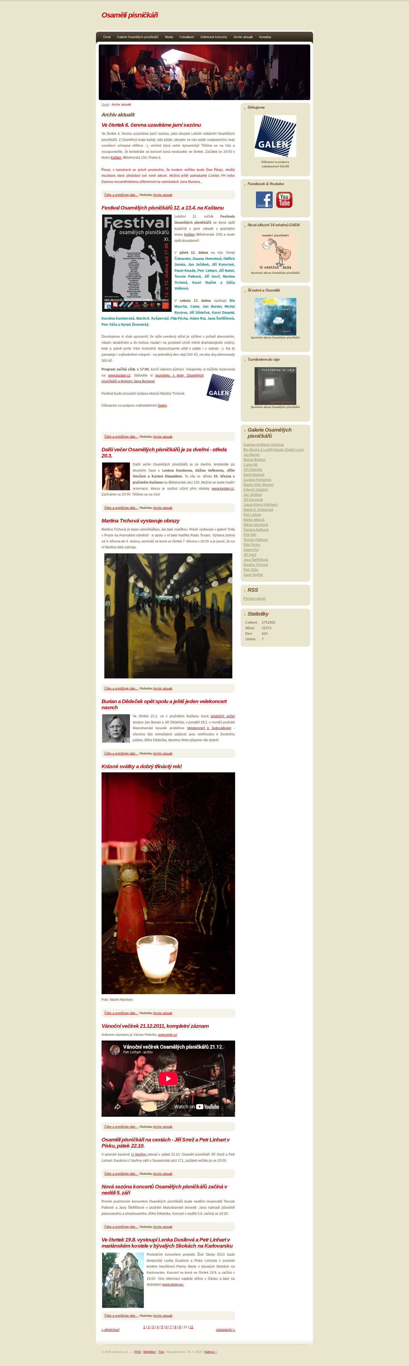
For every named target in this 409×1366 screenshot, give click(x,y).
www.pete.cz (167, 1035)
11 (191, 1327)
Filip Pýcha (251, 545)
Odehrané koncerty (214, 37)
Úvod (106, 37)
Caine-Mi (250, 465)
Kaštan (116, 158)
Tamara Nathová (255, 530)
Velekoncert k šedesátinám (209, 728)
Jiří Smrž (250, 555)
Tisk (161, 1351)
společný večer (223, 716)
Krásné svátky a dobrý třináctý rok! (142, 766)
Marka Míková (254, 520)
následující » (225, 1330)
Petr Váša (250, 570)
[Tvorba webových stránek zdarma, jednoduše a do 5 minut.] (131, 1352)
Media (169, 37)
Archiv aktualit (243, 37)
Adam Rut (250, 550)
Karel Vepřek (253, 575)
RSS (138, 1351)
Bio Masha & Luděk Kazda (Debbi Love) (273, 450)
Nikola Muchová (255, 525)
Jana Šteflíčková (255, 560)
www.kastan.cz (119, 375)
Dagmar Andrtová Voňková (263, 445)
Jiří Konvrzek (253, 500)
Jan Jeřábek (252, 495)
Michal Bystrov (254, 460)
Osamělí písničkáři (130, 15)
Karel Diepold (253, 475)
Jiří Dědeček (252, 470)
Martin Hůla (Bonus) (258, 485)
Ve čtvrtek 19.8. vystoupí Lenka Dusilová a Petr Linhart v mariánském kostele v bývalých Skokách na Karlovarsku (167, 1243)
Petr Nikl (249, 535)
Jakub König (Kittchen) (260, 505)
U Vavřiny (139, 1154)
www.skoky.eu (172, 1285)
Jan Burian (251, 455)
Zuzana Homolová (257, 480)
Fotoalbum (187, 37)
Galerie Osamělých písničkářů (137, 37)
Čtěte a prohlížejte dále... (121, 194)
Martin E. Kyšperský (258, 510)
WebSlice (149, 1351)
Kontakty (265, 37)
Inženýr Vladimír (255, 490)
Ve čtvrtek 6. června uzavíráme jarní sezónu (151, 125)
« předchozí (110, 1330)
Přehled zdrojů (254, 599)
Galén (162, 405)
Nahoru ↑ (210, 1351)
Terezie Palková (255, 540)
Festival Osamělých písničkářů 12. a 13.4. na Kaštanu (163, 208)
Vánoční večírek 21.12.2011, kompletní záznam (155, 1026)
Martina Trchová (255, 565)
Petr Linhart (252, 515)
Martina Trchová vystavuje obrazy (140, 521)
